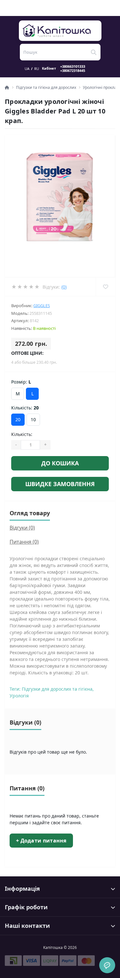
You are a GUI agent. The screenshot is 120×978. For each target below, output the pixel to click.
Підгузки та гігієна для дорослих (46, 87)
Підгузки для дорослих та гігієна (57, 689)
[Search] (93, 52)
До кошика (60, 463)
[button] (76, 68)
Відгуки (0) (22, 527)
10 (33, 419)
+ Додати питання (41, 840)
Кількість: (21, 434)
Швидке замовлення (60, 484)
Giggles (41, 305)
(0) (64, 287)
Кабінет (49, 68)
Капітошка (60, 31)
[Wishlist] (105, 287)
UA (27, 68)
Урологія (19, 696)
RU (36, 68)
